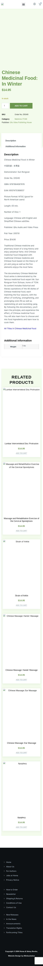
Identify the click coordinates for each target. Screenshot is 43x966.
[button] (23, 4)
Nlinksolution (29, 956)
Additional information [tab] (15, 146)
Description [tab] (10, 141)
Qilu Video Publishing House (21, 122)
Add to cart (21, 106)
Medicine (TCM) (21, 119)
